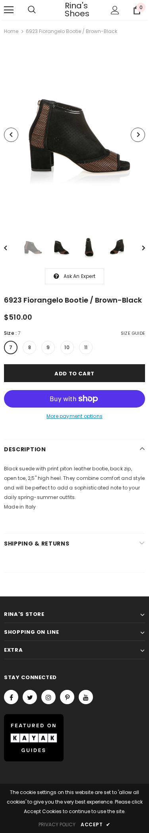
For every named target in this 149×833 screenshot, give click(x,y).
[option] (74, 134)
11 (85, 347)
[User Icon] (115, 10)
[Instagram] (48, 697)
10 (66, 347)
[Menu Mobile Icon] (9, 10)
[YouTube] (86, 697)
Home (11, 31)
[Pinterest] (67, 697)
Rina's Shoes (75, 9)
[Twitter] (30, 697)
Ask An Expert (80, 276)
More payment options (74, 416)
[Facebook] (11, 697)
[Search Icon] (32, 10)
